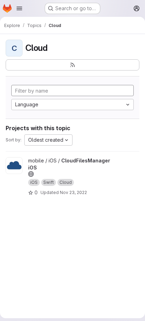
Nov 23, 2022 (73, 192)
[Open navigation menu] (19, 8)
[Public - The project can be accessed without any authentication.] (31, 174)
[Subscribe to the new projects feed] (72, 65)
